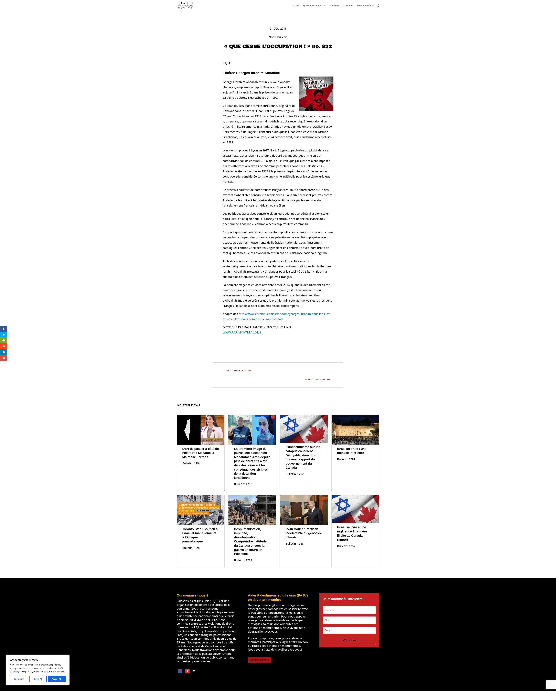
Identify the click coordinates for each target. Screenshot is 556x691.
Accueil (295, 5)
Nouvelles (334, 5)
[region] (38, 670)
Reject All (37, 679)
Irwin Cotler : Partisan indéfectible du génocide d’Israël (304, 533)
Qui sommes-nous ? (313, 5)
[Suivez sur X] (194, 671)
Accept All (56, 679)
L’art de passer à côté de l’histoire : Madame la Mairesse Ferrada (200, 453)
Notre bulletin (278, 37)
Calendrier (348, 5)
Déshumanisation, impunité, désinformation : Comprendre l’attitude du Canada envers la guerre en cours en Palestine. (250, 541)
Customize (19, 679)
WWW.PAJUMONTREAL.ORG (242, 332)
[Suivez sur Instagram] (187, 671)
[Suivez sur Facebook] (180, 671)
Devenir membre (365, 5)
